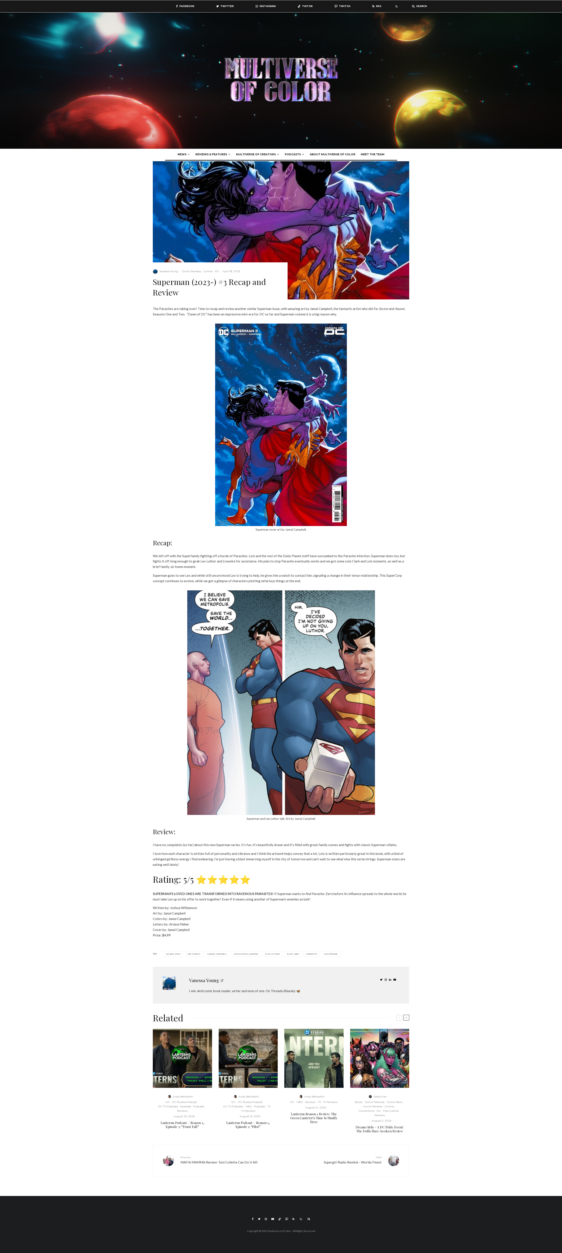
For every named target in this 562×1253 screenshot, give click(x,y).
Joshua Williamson (246, 954)
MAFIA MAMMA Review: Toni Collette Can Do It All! (219, 1160)
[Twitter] (259, 1219)
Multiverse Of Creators (256, 154)
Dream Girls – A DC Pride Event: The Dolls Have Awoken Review (379, 1129)
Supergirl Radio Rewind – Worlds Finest (353, 1160)
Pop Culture (391, 1110)
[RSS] (293, 1219)
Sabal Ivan (380, 1096)
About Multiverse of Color (332, 154)
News (182, 154)
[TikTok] (279, 1219)
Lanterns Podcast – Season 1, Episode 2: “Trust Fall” (182, 1125)
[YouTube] (272, 1219)
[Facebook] (253, 1219)
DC (217, 271)
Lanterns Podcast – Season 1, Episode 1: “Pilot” (248, 1125)
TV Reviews (248, 1110)
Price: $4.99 (162, 935)
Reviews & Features (211, 154)
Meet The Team (372, 154)
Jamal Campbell (218, 954)
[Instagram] (266, 1219)
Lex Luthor (273, 954)
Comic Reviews (191, 271)
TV (269, 1106)
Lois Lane (293, 954)
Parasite (312, 954)
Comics (208, 271)
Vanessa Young (168, 271)
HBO (248, 1106)
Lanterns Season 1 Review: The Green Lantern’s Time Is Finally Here (313, 1118)
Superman (331, 954)
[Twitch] (286, 1219)
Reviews (182, 1110)
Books (358, 1102)
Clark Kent (174, 954)
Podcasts (293, 154)
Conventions (366, 1110)
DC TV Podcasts (168, 1106)
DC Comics (194, 954)
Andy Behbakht (183, 1096)
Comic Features (374, 1102)
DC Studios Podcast (184, 1102)
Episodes (185, 1106)
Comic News (394, 1102)
